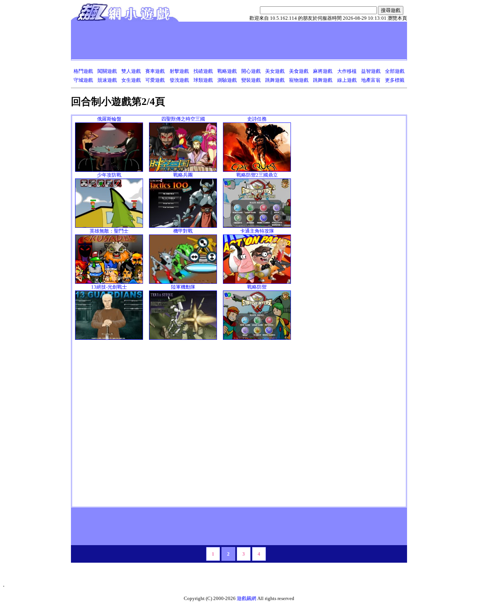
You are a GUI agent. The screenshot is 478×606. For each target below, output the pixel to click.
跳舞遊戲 (275, 80)
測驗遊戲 (227, 80)
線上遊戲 (347, 80)
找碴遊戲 (203, 71)
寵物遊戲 (298, 80)
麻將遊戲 (322, 71)
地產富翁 (371, 80)
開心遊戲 (251, 71)
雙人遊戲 (131, 71)
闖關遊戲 (107, 71)
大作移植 (347, 71)
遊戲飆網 (246, 598)
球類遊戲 (203, 80)
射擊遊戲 (179, 71)
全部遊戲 (394, 71)
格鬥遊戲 (83, 71)
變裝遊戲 (251, 80)
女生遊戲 (131, 80)
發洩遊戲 (179, 80)
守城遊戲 (83, 80)
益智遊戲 (371, 71)
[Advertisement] (209, 40)
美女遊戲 (275, 71)
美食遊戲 (298, 71)
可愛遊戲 (155, 80)
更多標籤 (394, 80)
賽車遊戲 (155, 71)
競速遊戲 (107, 80)
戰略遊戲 (227, 71)
